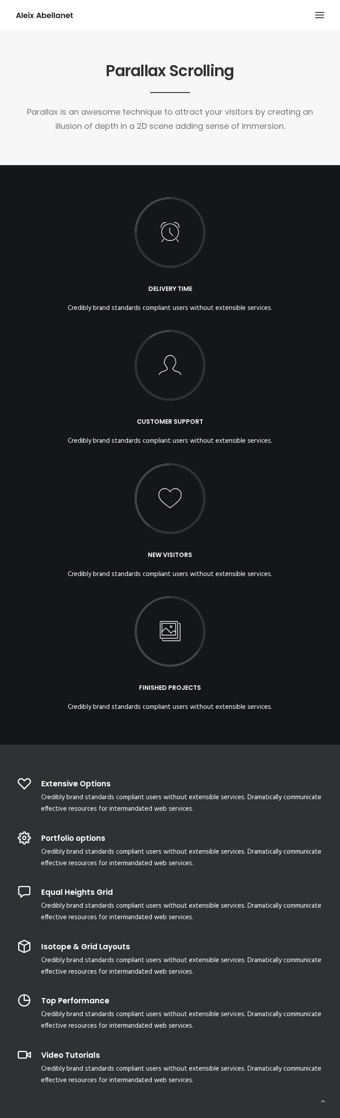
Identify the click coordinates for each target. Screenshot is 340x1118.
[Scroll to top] (323, 1101)
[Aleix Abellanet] (44, 15)
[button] (319, 15)
